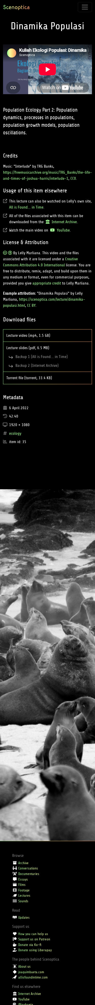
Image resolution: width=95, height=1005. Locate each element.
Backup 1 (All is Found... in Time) (42, 357)
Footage (24, 890)
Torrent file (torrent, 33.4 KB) (29, 378)
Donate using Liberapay (35, 950)
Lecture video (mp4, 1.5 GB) (28, 335)
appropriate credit (46, 283)
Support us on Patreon (34, 939)
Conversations (28, 868)
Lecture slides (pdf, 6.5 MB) (28, 348)
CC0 (73, 178)
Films (22, 885)
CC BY (31, 305)
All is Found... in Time (26, 207)
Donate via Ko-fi (29, 945)
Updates (24, 917)
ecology (15, 433)
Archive (23, 863)
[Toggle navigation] (85, 7)
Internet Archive (64, 222)
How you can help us (33, 934)
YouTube (63, 230)
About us (24, 966)
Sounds (23, 901)
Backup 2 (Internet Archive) (37, 366)
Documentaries (28, 874)
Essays (23, 879)
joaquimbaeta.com (31, 972)
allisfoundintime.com (33, 977)
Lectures (24, 895)
